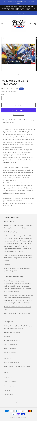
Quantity (3, 94)
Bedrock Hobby (24, 417)
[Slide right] (23, 74)
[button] (2, 24)
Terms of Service (9, 386)
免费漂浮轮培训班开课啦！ (13, 332)
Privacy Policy (8, 377)
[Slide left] (14, 74)
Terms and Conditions (10, 382)
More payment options (18, 114)
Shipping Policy (8, 394)
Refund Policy (8, 390)
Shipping (3, 91)
